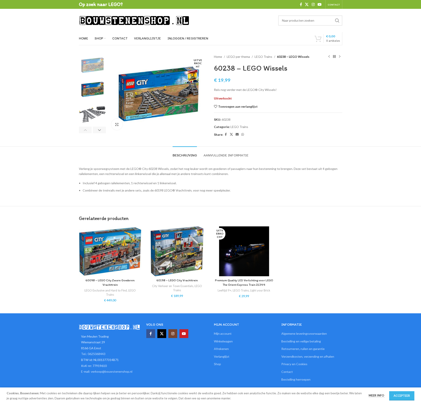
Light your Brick (260, 290)
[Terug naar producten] (334, 56)
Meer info (377, 395)
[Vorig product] (329, 56)
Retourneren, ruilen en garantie (303, 349)
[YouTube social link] (319, 4)
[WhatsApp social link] (242, 134)
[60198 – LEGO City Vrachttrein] (177, 251)
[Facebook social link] (301, 4)
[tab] (185, 153)
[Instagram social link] (313, 4)
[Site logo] (134, 20)
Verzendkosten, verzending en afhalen (307, 356)
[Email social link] (237, 134)
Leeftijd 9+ (224, 290)
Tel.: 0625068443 (93, 354)
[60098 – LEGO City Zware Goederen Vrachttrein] (110, 251)
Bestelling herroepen (296, 379)
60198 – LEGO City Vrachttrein (177, 280)
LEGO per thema (238, 56)
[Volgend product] (339, 56)
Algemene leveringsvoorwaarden (304, 333)
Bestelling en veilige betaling (301, 341)
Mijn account (223, 333)
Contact (287, 372)
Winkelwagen (223, 341)
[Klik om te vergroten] (116, 124)
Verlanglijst (221, 356)
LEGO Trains (263, 56)
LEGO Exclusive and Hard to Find (105, 290)
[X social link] (307, 4)
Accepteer (402, 395)
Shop (217, 364)
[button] (85, 130)
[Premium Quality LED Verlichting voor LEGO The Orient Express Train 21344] (244, 251)
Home (218, 56)
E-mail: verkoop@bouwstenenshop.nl (106, 371)
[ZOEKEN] (337, 20)
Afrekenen (221, 349)
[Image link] (109, 327)
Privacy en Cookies (294, 364)
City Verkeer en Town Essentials (172, 286)
